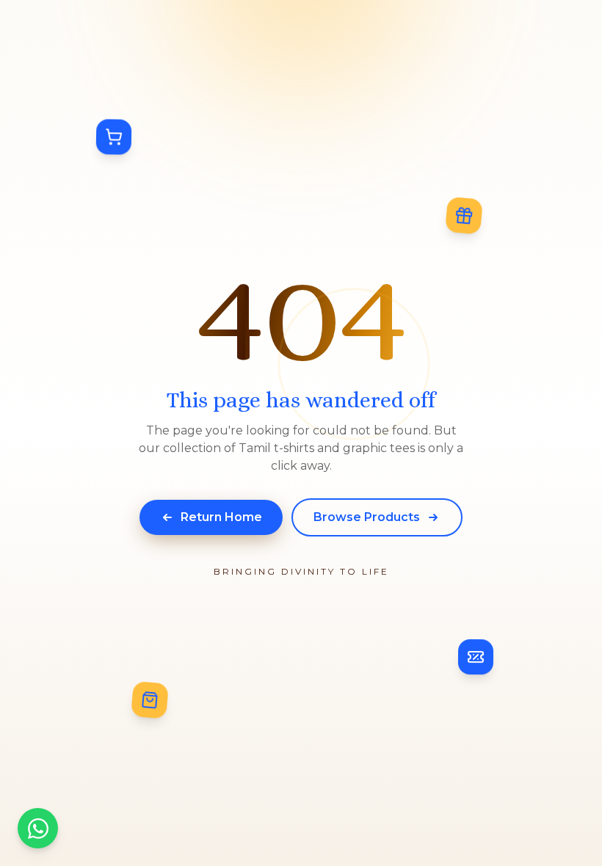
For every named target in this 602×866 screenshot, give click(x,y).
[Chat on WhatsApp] (38, 828)
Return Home (221, 517)
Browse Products (366, 517)
